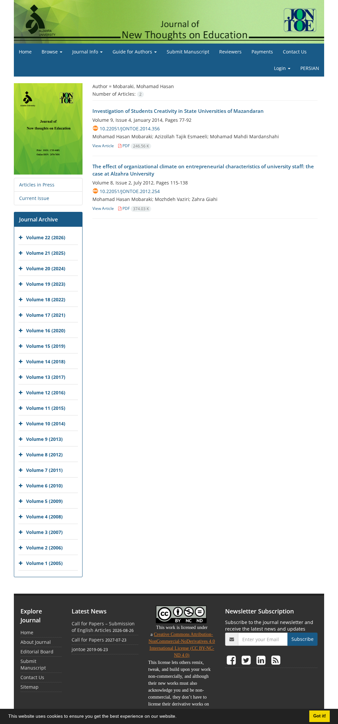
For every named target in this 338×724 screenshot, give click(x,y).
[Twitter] (247, 660)
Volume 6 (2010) (44, 485)
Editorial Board (36, 651)
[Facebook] (232, 660)
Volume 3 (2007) (44, 532)
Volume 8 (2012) (44, 454)
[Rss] (276, 660)
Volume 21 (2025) (45, 253)
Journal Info (85, 52)
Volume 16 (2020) (45, 330)
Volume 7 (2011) (44, 470)
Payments (262, 52)
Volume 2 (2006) (44, 547)
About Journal (35, 642)
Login (280, 68)
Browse (50, 52)
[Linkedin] (262, 660)
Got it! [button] (319, 716)
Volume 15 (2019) (45, 346)
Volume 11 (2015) (45, 408)
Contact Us (295, 52)
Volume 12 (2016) (45, 392)
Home (25, 52)
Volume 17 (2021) (45, 315)
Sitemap (29, 687)
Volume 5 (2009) (44, 501)
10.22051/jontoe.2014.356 (130, 128)
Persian (309, 68)
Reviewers (230, 52)
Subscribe (302, 639)
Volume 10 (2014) (45, 423)
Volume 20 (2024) (45, 268)
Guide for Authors (133, 52)
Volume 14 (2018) (45, 361)
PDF (135, 145)
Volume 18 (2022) (45, 299)
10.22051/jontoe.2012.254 (130, 191)
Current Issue (34, 198)
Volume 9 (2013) (44, 439)
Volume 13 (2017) (45, 377)
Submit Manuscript (188, 52)
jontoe (78, 649)
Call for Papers (88, 640)
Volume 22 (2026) (45, 237)
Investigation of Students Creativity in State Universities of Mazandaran (178, 111)
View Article (103, 145)
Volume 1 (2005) (44, 563)
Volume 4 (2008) (44, 516)
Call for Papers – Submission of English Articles (103, 626)
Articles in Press (36, 184)
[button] (179, 717)
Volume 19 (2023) (45, 284)
